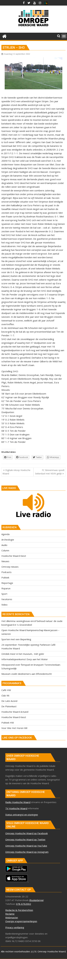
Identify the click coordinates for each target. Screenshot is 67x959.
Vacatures (6, 599)
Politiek (5, 577)
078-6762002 (23, 903)
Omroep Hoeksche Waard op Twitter (25, 839)
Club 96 (5, 695)
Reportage (7, 582)
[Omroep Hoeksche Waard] (4, 36)
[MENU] (64, 36)
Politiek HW (7, 722)
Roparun (5, 588)
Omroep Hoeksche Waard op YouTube (26, 845)
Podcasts (6, 572)
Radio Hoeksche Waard (17, 802)
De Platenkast (9, 706)
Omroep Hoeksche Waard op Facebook (26, 833)
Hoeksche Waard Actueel (14, 711)
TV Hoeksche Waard (16, 808)
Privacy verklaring (14, 927)
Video (4, 604)
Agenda (5, 534)
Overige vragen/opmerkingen (21, 921)
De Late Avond (9, 700)
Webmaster (11, 917)
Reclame (9, 913)
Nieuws (5, 561)
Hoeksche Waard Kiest (13, 555)
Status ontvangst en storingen (21, 814)
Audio (4, 545)
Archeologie (7, 539)
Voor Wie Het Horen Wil (14, 728)
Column (5, 550)
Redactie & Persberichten (19, 910)
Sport (4, 593)
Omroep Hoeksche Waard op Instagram (26, 851)
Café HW (6, 690)
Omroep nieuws (10, 566)
